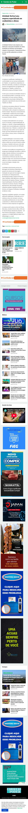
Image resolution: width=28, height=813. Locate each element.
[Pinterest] (12, 231)
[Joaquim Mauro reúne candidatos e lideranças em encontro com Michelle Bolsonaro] (6, 335)
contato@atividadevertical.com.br (10, 218)
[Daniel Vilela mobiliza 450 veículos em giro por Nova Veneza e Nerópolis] (6, 350)
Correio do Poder (9, 2)
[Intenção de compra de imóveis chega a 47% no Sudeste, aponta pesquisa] (6, 373)
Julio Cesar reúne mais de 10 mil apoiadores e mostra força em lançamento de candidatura (13, 325)
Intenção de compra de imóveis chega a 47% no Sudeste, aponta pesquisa (18, 373)
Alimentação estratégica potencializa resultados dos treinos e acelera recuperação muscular (17, 702)
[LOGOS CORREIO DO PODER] (20, 243)
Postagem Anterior (5, 286)
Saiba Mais (19, 808)
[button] (1, 2)
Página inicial (5, 13)
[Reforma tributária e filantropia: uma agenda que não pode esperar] (6, 367)
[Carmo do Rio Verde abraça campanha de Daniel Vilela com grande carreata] (6, 342)
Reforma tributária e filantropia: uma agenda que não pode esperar (18, 366)
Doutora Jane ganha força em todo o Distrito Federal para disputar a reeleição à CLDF (18, 710)
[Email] (15, 231)
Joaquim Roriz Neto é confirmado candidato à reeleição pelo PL (18, 686)
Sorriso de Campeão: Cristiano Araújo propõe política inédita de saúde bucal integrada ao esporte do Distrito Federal (18, 359)
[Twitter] (6, 231)
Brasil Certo (12, 13)
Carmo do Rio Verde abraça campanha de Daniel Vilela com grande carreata (17, 342)
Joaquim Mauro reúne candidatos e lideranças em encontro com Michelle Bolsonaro (18, 335)
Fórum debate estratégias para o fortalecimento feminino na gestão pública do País (7, 267)
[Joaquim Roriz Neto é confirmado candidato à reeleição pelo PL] (6, 687)
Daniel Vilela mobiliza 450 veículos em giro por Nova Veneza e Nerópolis (18, 350)
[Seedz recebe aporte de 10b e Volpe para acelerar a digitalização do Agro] (7, 243)
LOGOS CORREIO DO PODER (19, 248)
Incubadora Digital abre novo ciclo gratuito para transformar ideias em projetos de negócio (18, 381)
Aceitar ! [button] (5, 810)
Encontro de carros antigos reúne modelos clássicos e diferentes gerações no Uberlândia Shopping (18, 396)
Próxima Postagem (22, 286)
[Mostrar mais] (18, 231)
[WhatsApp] (9, 231)
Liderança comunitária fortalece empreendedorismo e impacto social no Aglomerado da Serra (18, 693)
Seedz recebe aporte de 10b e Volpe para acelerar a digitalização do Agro (7, 250)
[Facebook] (3, 231)
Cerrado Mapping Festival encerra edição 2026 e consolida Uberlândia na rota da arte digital (18, 389)
